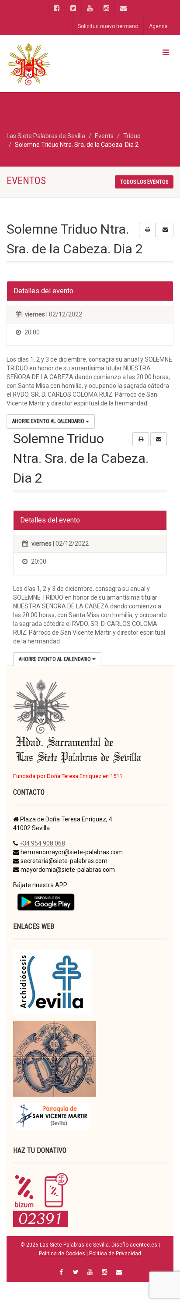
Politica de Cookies (62, 1254)
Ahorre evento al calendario (49, 421)
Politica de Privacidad (115, 1254)
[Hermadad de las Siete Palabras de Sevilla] (60, 63)
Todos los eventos (144, 182)
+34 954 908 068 (42, 843)
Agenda (158, 26)
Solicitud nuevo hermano (108, 26)
